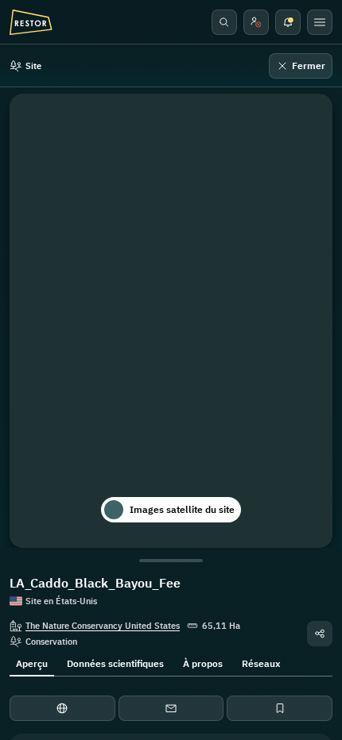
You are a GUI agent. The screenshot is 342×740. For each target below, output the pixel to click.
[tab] (32, 662)
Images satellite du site (182, 509)
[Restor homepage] (31, 22)
